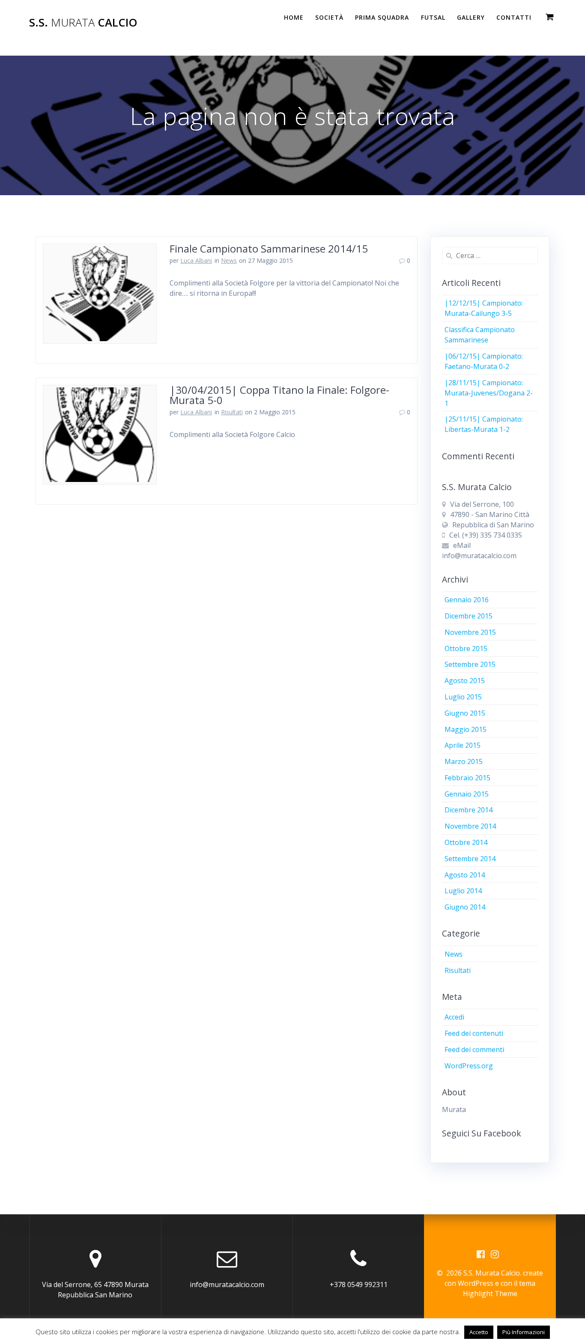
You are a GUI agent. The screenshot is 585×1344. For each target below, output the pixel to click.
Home (294, 17)
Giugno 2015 (465, 713)
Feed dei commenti (474, 1049)
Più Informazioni (523, 1332)
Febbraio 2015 (467, 777)
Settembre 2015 (470, 664)
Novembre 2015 (470, 632)
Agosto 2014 (465, 875)
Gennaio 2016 (467, 599)
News (229, 260)
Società (329, 17)
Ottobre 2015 (466, 648)
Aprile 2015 (463, 745)
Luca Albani (196, 260)
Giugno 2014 (465, 907)
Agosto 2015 (465, 680)
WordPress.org (469, 1065)
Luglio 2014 (463, 890)
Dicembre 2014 (468, 810)
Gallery (471, 17)
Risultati (232, 412)
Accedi (454, 1017)
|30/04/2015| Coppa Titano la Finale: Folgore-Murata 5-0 (279, 395)
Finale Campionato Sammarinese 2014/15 (269, 248)
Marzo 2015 (464, 761)
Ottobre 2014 (466, 842)
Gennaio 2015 (467, 794)
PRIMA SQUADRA (382, 17)
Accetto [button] (478, 1332)
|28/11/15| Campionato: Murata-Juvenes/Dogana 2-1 (489, 393)
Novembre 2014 (470, 826)
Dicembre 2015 (468, 616)
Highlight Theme (490, 1293)
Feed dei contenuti (474, 1033)
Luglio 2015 (463, 697)
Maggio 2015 (466, 729)
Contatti (513, 17)
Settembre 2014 (470, 858)
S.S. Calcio (83, 22)
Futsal (433, 17)
